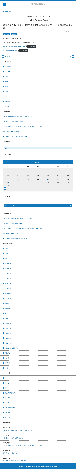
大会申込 (7, 303)
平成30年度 (8, 343)
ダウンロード (31, 46)
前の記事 (7, 56)
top (6, 378)
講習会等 (14, 34)
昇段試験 (7, 101)
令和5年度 (6, 34)
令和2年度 (8, 263)
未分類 (7, 358)
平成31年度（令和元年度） (13, 348)
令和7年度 (8, 288)
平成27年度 (8, 328)
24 (8, 182)
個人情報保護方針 (10, 393)
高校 (6, 86)
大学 (6, 81)
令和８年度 (8, 293)
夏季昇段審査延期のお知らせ (11, 131)
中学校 (7, 91)
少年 (6, 96)
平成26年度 (8, 323)
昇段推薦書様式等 (10, 408)
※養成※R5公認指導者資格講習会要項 (14, 46)
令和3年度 (8, 268)
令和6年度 (8, 283)
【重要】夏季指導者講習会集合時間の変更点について (18, 116)
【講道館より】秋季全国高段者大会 (13, 121)
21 (48, 179)
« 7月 (5, 189)
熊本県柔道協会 (38, 4)
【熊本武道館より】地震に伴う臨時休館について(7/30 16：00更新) (22, 126)
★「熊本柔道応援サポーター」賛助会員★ (15, 136)
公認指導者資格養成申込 (10, 50)
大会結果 (7, 71)
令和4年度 (8, 273)
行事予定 (7, 417)
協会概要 (7, 398)
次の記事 (68, 56)
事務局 (7, 258)
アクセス (7, 383)
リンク (7, 106)
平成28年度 (8, 333)
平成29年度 (8, 338)
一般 (6, 76)
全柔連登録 (8, 66)
